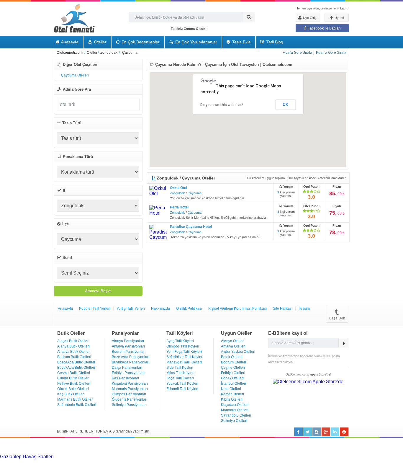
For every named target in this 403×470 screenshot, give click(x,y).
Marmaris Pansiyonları (130, 389)
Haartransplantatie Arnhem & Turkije (322, 456)
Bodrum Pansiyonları (128, 352)
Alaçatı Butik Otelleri (73, 341)
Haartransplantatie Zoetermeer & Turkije (84, 461)
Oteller (100, 42)
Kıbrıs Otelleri (232, 399)
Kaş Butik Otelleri (71, 394)
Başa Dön (337, 318)
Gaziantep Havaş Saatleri (27, 456)
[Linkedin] (316, 431)
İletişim (304, 308)
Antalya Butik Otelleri (74, 352)
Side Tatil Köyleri (179, 367)
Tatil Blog (274, 42)
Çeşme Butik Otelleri (73, 373)
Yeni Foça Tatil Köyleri (184, 352)
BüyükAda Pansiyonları (130, 362)
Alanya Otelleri (233, 341)
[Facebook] (298, 431)
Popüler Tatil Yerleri (94, 308)
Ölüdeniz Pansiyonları (129, 399)
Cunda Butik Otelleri (73, 378)
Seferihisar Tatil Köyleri (184, 357)
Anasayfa (69, 42)
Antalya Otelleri (233, 346)
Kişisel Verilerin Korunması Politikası (237, 308)
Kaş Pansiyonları (125, 378)
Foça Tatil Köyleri (180, 378)
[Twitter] (307, 431)
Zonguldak (177, 193)
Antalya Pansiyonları (128, 346)
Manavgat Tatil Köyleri (184, 362)
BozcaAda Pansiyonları (130, 357)
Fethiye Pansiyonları (128, 373)
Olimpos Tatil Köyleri (182, 346)
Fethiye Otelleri (233, 373)
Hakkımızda (160, 308)
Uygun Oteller (236, 333)
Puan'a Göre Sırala (331, 52)
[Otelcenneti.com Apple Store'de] (308, 381)
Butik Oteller (71, 333)
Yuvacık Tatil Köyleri (182, 383)
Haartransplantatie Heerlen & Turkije (166, 456)
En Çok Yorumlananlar (195, 42)
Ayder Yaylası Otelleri (238, 352)
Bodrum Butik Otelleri (74, 357)
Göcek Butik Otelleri (73, 389)
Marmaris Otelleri (234, 410)
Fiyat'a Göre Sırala (297, 52)
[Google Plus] (326, 431)
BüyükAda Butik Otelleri (76, 367)
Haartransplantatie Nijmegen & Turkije (244, 456)
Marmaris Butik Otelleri (75, 399)
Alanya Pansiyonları (128, 341)
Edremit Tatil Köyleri (182, 389)
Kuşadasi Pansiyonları (130, 383)
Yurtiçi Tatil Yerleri (131, 308)
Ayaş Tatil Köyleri (180, 341)
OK (285, 104)
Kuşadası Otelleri (234, 405)
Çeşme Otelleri (233, 367)
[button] (277, 133)
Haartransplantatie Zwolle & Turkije (163, 461)
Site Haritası (282, 308)
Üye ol (339, 17)
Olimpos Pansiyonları (129, 394)
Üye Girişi (309, 17)
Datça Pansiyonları (127, 367)
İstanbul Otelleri (233, 383)
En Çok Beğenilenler (140, 42)
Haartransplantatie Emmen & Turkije (319, 461)
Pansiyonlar (125, 333)
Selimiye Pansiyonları (129, 405)
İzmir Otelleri (231, 389)
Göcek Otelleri (232, 378)
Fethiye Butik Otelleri (73, 383)
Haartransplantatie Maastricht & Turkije (240, 461)
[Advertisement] (44, 445)
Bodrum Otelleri (233, 362)
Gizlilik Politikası (189, 308)
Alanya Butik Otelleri (73, 346)
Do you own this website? (221, 105)
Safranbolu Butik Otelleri (76, 405)
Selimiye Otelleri (234, 421)
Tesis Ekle (241, 42)
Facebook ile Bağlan (324, 28)
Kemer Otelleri (232, 394)
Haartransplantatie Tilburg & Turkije (91, 456)
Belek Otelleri (232, 357)
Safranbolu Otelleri (236, 415)
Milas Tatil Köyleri (180, 373)
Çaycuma (195, 193)
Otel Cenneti (74, 18)
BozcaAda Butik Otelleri (76, 362)
